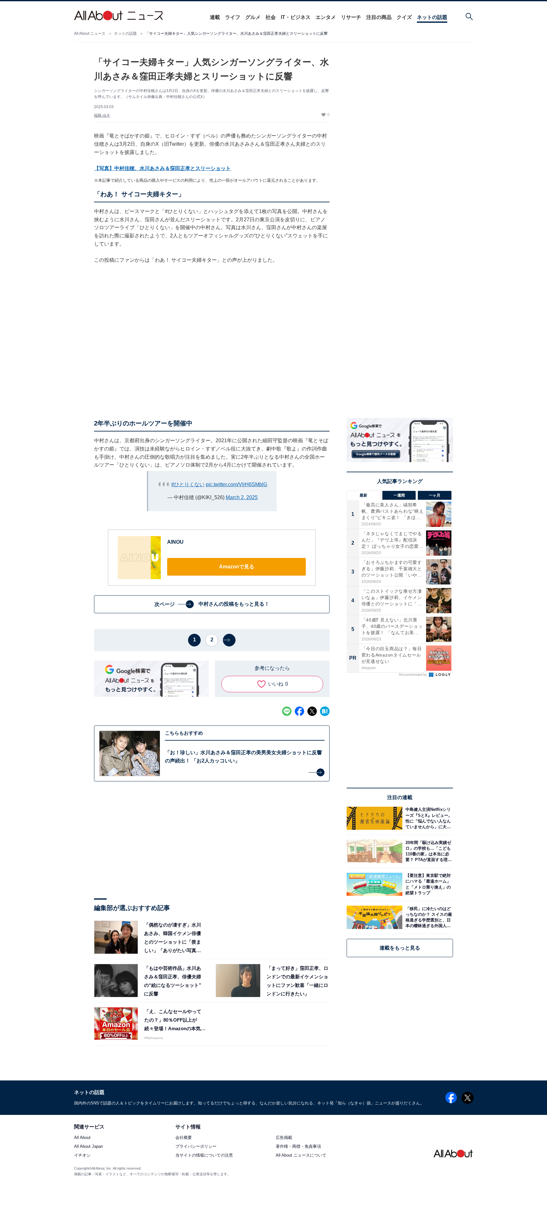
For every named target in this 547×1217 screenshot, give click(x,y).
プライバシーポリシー (196, 1147)
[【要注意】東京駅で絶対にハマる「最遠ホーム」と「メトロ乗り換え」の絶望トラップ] (427, 884)
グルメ (253, 17)
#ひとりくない (187, 484)
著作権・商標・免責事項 (298, 1147)
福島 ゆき (102, 115)
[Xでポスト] (312, 711)
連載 (215, 17)
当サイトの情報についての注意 (204, 1155)
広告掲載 (284, 1138)
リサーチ (351, 17)
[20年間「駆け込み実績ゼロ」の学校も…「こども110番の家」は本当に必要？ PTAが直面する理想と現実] (427, 851)
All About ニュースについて (301, 1155)
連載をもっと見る (400, 948)
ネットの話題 (432, 17)
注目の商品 (379, 17)
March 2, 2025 (242, 497)
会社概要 (183, 1138)
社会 (271, 17)
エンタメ (326, 17)
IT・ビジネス (296, 17)
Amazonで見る (236, 566)
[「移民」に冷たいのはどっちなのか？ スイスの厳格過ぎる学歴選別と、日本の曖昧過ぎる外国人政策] (427, 917)
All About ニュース (89, 33)
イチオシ (82, 1155)
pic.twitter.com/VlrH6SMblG (236, 484)
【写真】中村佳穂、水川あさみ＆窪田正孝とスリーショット (162, 168)
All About (82, 1138)
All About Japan (88, 1147)
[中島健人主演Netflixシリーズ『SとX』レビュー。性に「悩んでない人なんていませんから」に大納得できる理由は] (427, 818)
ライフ (232, 17)
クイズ (404, 17)
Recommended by (413, 674)
